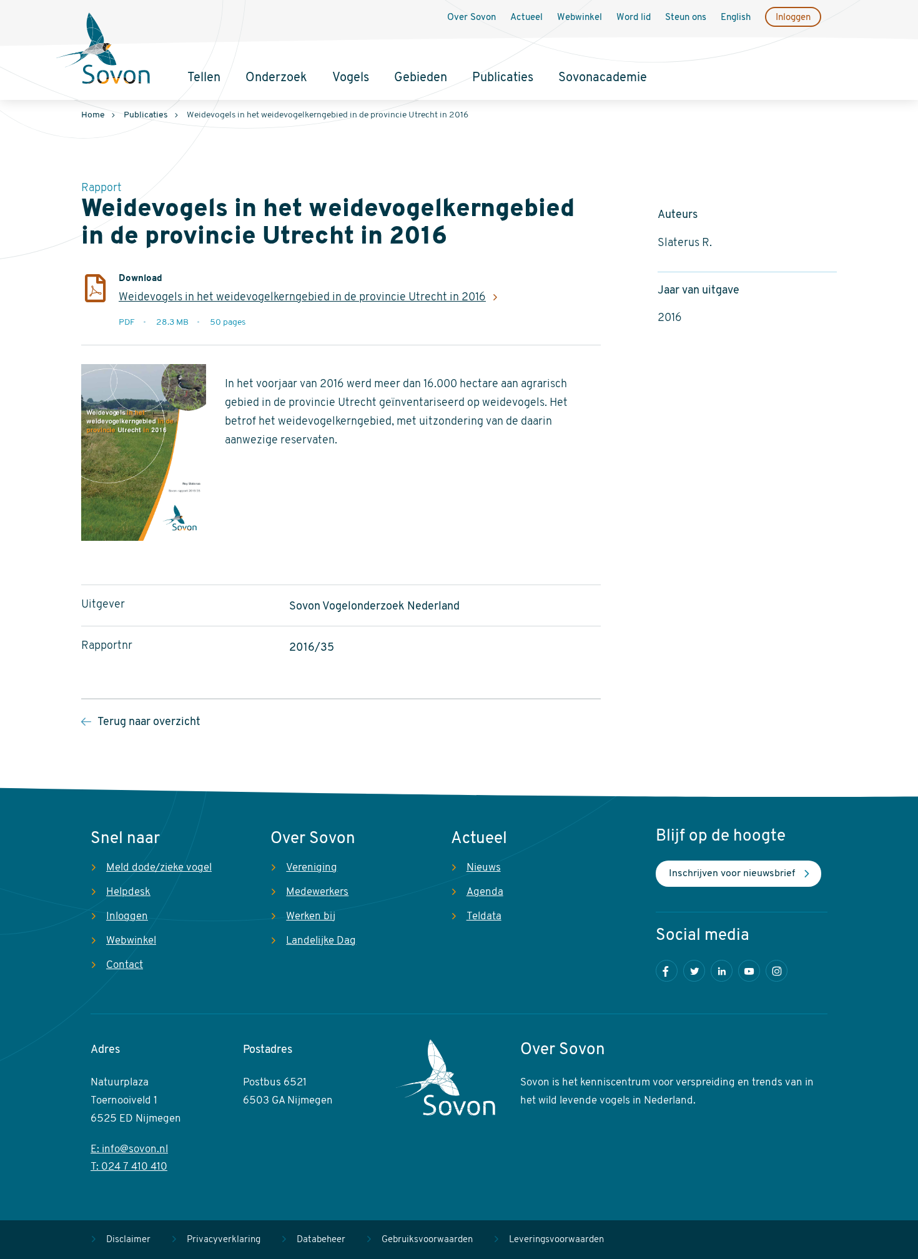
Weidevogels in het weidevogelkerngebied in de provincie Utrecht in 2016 (302, 298)
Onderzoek (276, 78)
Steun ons (685, 17)
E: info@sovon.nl (129, 1149)
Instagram (776, 971)
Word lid (633, 17)
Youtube (749, 971)
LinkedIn (722, 971)
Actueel (526, 17)
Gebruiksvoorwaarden (427, 1240)
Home (93, 115)
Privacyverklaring (223, 1240)
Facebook (667, 971)
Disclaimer (128, 1240)
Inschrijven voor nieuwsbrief (732, 874)
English (736, 17)
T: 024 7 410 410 (129, 1167)
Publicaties (502, 78)
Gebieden (420, 78)
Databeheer (321, 1240)
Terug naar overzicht (148, 722)
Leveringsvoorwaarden (556, 1240)
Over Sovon (471, 17)
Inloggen (793, 17)
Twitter (694, 971)
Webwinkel (579, 17)
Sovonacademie (602, 78)
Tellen (203, 78)
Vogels (350, 78)
